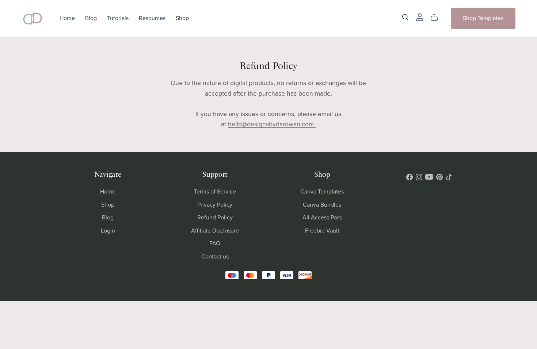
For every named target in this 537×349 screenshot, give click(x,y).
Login (108, 230)
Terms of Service (215, 191)
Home (67, 18)
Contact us (215, 256)
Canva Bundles (322, 204)
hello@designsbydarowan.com (272, 124)
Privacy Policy (214, 204)
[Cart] (437, 17)
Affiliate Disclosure (215, 230)
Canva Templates (322, 191)
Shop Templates (483, 18)
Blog (91, 18)
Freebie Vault (322, 230)
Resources (152, 18)
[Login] (419, 16)
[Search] (405, 17)
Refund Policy (215, 217)
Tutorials (118, 18)
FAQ (214, 243)
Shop (182, 18)
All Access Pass (322, 217)
